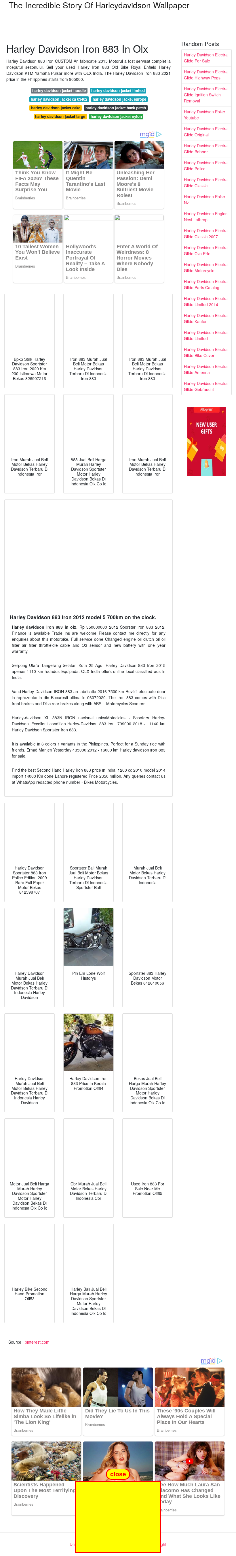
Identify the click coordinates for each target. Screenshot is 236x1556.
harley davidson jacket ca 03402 (59, 99)
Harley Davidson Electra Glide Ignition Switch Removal (206, 95)
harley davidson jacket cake (55, 107)
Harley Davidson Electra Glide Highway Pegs (206, 75)
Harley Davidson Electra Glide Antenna (206, 369)
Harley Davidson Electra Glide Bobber (206, 149)
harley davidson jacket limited (118, 90)
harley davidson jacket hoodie (59, 90)
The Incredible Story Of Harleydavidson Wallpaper (99, 4)
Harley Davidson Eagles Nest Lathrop (205, 216)
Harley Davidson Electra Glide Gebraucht (206, 386)
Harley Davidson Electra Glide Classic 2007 (206, 233)
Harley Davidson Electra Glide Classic (206, 182)
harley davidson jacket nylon (116, 116)
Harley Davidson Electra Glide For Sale (206, 58)
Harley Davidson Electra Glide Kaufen (206, 318)
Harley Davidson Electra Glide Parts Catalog (206, 284)
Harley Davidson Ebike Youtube (204, 115)
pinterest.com (37, 1342)
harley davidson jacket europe (119, 99)
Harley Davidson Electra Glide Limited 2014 (206, 301)
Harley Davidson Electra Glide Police (206, 165)
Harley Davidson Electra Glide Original (206, 132)
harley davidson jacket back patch (115, 107)
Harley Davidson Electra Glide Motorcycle (206, 267)
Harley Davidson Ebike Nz (204, 199)
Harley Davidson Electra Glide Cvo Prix (206, 250)
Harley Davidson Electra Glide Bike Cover (206, 352)
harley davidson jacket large (60, 116)
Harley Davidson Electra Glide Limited (206, 335)
